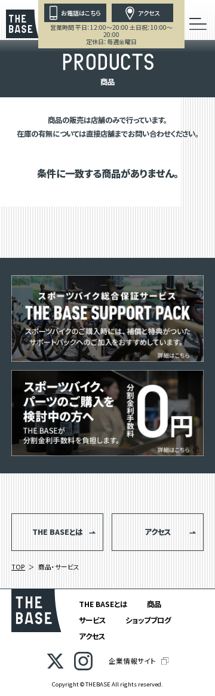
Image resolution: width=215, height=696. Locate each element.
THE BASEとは (103, 604)
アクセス (92, 636)
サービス (92, 620)
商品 (154, 604)
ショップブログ (148, 620)
